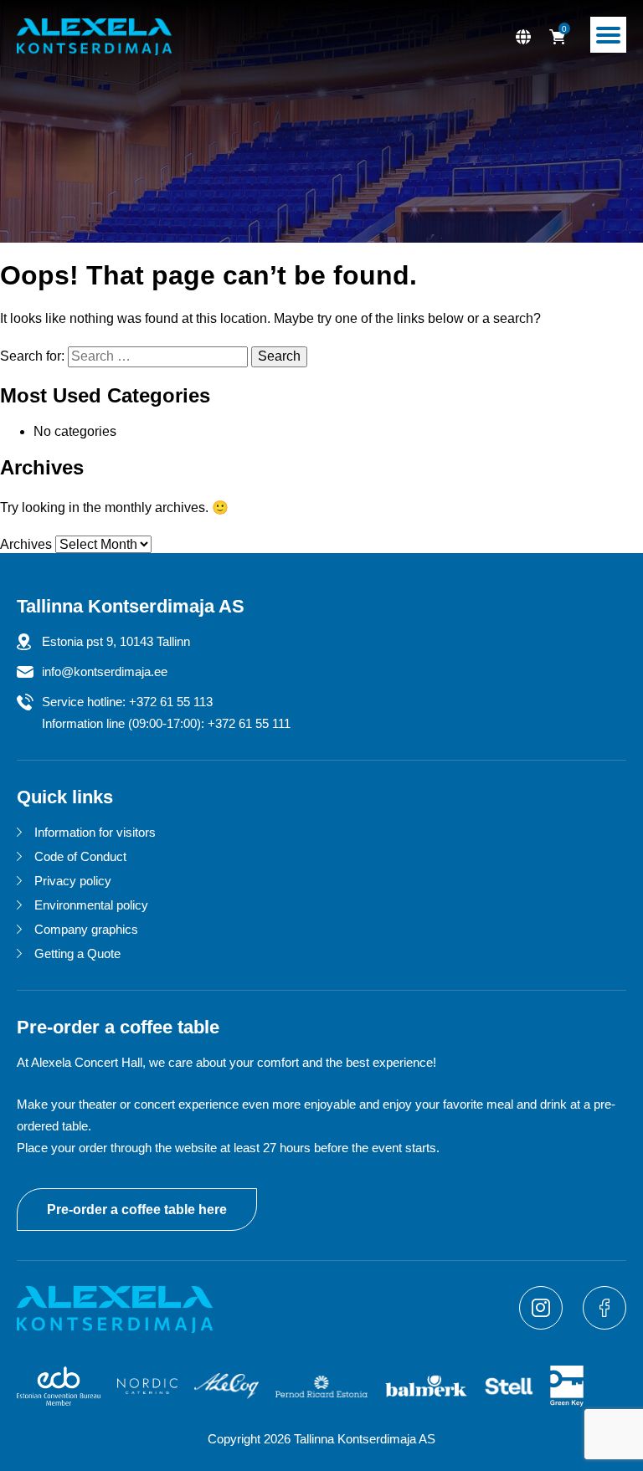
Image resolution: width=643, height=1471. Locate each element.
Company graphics (86, 929)
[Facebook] (604, 1325)
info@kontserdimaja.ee (104, 671)
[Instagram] (542, 1325)
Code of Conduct (80, 856)
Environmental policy (91, 905)
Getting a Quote (77, 953)
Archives (26, 544)
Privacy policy (72, 881)
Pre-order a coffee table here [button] (137, 1209)
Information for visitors (95, 832)
